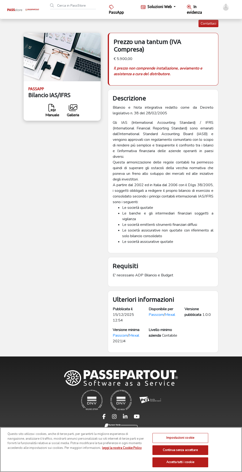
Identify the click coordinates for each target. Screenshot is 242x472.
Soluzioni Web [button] (160, 6)
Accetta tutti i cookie (180, 462)
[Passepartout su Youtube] (137, 417)
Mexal (170, 314)
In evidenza (194, 9)
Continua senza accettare (180, 450)
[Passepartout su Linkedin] (128, 417)
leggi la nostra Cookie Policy (122, 448)
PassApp (116, 12)
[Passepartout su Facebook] (106, 417)
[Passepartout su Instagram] (117, 417)
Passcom (156, 314)
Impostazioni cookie (180, 438)
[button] (226, 7)
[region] (121, 449)
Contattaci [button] (208, 23)
